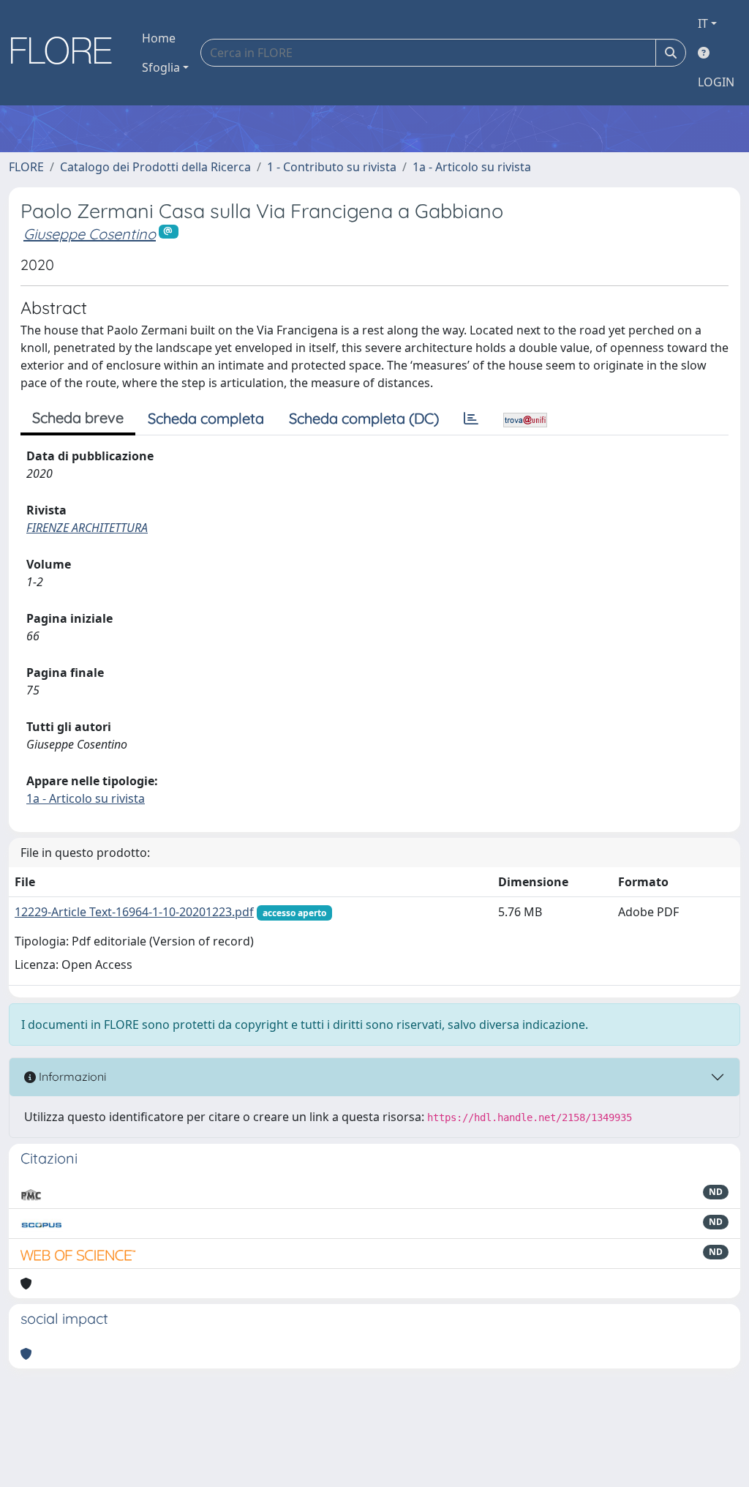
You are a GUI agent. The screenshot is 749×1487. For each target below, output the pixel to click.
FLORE (26, 167)
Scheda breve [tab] (78, 417)
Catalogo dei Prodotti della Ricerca (155, 167)
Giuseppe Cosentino (89, 234)
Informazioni (71, 1076)
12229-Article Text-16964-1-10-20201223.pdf (134, 912)
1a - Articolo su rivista (472, 167)
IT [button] (703, 23)
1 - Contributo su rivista (331, 167)
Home (159, 38)
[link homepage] (66, 52)
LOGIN (716, 82)
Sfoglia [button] (161, 67)
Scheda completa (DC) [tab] (364, 418)
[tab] (471, 418)
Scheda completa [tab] (206, 418)
